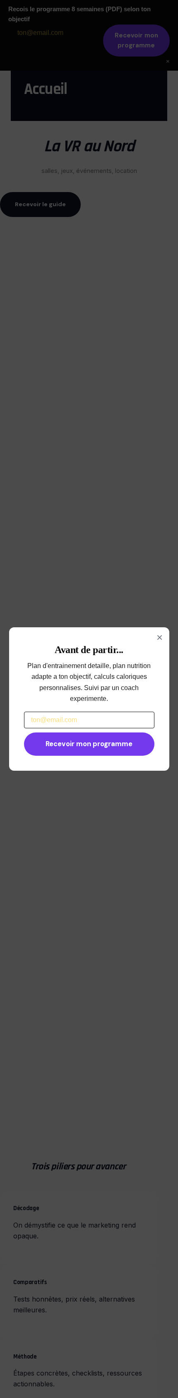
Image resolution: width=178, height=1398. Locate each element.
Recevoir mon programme (89, 743)
